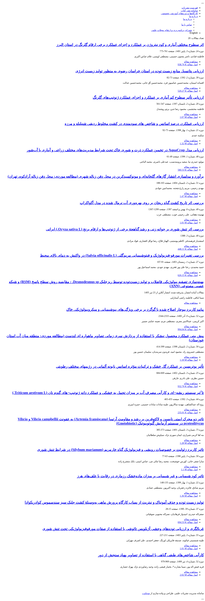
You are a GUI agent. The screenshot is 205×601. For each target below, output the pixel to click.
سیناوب (146, 593)
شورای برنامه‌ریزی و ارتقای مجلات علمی (171, 30)
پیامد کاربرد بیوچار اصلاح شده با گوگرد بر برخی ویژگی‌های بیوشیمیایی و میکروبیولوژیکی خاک (135, 309)
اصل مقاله (188, 64)
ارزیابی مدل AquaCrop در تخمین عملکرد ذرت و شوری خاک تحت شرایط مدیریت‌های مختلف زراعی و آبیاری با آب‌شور (115, 150)
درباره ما (193, 16)
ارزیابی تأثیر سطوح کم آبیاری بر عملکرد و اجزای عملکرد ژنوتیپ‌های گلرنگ (148, 97)
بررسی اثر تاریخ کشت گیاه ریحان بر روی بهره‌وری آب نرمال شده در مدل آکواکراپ (142, 203)
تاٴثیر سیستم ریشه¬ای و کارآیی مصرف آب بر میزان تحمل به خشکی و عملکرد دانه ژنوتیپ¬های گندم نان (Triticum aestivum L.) (108, 393)
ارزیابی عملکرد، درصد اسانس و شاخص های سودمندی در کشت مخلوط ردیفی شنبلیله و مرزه (134, 124)
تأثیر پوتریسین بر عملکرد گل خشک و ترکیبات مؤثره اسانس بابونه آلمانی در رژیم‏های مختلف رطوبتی (130, 366)
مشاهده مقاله (191, 61)
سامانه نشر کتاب (189, 10)
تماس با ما (186, 24)
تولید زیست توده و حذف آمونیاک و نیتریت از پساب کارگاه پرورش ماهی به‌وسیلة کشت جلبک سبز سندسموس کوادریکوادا (114, 502)
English (194, 33)
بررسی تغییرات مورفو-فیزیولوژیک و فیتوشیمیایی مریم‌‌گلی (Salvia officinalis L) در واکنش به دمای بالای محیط (122, 255)
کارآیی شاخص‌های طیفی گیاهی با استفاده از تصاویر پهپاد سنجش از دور (151, 555)
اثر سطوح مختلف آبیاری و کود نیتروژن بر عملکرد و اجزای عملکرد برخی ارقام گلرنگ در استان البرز (130, 45)
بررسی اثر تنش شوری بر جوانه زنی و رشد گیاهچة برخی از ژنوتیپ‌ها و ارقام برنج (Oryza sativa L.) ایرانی (125, 229)
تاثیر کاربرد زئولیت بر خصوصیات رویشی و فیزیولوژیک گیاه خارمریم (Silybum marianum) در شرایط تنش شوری (120, 450)
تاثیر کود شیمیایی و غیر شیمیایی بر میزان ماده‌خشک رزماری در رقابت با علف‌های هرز (140, 476)
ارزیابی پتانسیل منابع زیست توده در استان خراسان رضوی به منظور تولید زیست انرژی (139, 71)
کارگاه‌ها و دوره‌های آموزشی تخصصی (179, 13)
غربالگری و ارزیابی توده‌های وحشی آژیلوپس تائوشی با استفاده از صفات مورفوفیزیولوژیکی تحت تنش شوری (123, 529)
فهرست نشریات (190, 7)
